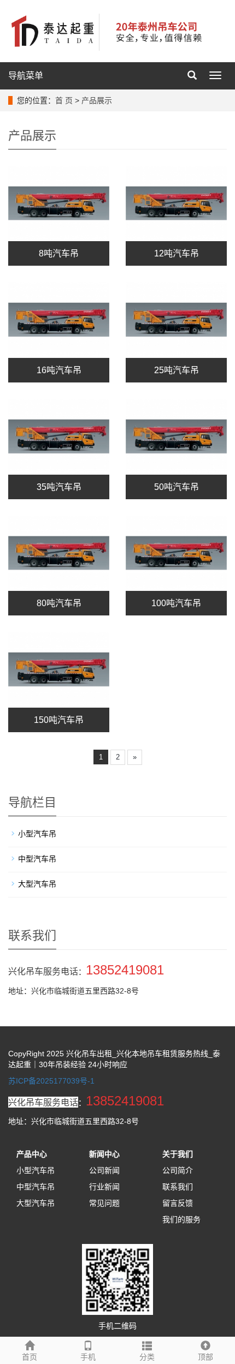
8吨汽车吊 (59, 253)
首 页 (64, 100)
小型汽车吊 (37, 833)
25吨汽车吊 (176, 370)
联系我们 (177, 1186)
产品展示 (96, 100)
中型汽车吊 (37, 858)
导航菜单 (25, 75)
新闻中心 (104, 1154)
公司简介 (177, 1170)
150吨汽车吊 (59, 720)
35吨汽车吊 (59, 487)
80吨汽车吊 (59, 603)
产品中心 (31, 1154)
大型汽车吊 (37, 884)
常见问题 (104, 1203)
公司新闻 (104, 1170)
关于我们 (177, 1154)
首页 (29, 1357)
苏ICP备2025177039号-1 (51, 1080)
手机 (88, 1357)
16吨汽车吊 (59, 370)
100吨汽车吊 (176, 603)
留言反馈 (177, 1203)
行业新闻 (104, 1186)
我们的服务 (181, 1219)
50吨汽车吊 (176, 487)
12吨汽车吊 (176, 253)
